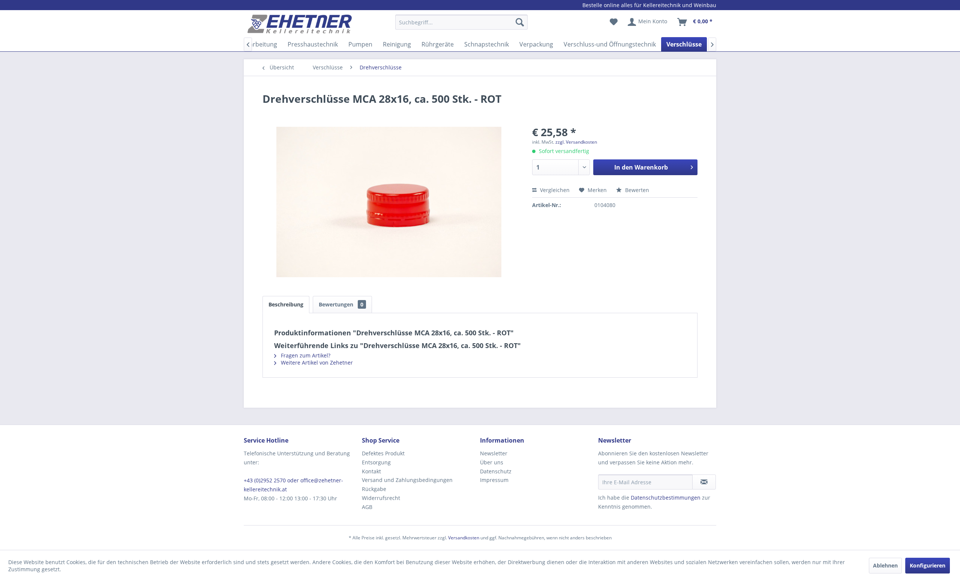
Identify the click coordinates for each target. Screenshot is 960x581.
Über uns (491, 462)
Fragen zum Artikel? (304, 355)
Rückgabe (374, 488)
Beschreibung (285, 304)
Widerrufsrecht (381, 497)
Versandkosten (463, 537)
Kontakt (371, 471)
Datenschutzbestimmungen (665, 497)
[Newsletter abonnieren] (704, 481)
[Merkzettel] (613, 22)
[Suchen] (520, 22)
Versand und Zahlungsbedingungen (407, 479)
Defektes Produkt (383, 453)
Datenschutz (496, 471)
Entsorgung (376, 462)
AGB (367, 506)
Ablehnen (885, 565)
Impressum (494, 479)
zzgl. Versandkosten (576, 142)
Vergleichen (554, 190)
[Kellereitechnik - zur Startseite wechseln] (300, 24)
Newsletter (493, 453)
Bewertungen (341, 304)
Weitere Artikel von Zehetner (316, 362)
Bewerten (636, 190)
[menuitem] (461, 26)
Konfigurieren (927, 565)
